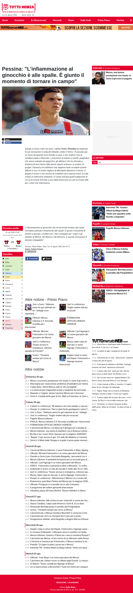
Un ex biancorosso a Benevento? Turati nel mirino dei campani (59, 567)
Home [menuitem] (5, 20)
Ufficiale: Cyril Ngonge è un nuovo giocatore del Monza (78, 334)
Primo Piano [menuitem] (104, 20)
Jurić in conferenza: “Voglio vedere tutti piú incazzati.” (77, 307)
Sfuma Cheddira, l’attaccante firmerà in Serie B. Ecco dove (57, 504)
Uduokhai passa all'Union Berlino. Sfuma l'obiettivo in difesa (58, 491)
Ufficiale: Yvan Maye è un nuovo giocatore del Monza (54, 557)
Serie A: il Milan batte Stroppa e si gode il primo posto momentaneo (61, 440)
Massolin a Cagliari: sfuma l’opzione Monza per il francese (57, 393)
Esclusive (97, 203)
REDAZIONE (61, 583)
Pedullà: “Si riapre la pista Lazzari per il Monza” (52, 544)
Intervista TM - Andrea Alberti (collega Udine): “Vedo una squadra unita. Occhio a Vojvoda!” (71, 548)
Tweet (48, 258)
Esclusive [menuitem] (19, 20)
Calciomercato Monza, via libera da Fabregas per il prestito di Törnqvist (63, 428)
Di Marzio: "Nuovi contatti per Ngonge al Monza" (52, 564)
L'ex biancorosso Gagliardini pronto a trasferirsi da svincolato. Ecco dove (63, 390)
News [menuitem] (71, 20)
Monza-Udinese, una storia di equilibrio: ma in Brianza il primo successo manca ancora (70, 431)
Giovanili (97, 265)
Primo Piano (36, 246)
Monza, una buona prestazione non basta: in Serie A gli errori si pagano (63, 381)
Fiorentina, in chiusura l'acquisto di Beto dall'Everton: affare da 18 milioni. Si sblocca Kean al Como (111, 407)
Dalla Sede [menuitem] (86, 20)
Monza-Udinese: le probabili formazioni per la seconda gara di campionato (64, 459)
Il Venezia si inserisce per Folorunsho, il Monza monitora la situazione (62, 541)
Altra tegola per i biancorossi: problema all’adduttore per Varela (59, 384)
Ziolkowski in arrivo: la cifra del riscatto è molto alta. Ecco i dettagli (60, 469)
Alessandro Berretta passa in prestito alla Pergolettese (55, 507)
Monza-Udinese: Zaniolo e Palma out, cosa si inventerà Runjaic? (60, 535)
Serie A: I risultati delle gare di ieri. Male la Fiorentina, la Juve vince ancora (64, 396)
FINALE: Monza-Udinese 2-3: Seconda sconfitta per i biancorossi (60, 422)
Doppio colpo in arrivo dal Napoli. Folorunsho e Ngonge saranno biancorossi (65, 529)
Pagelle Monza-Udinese (41, 418)
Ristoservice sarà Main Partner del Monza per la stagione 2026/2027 (61, 481)
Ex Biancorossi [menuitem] (38, 20)
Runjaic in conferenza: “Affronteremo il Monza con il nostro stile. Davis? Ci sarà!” (67, 478)
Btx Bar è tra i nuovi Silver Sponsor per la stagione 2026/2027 (58, 434)
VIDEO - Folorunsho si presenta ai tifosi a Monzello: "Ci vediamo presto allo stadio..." (69, 466)
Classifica (7, 254)
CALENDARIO (73, 583)
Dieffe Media (70, 587)
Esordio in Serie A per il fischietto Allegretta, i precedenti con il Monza (62, 456)
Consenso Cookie (61, 578)
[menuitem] (131, 20)
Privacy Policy (75, 578)
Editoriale (97, 68)
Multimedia (98, 286)
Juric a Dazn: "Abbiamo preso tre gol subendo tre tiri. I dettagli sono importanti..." (67, 412)
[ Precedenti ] (12, 249)
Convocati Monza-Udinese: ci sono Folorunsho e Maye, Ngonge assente (63, 450)
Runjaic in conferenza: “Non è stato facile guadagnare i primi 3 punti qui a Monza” (67, 409)
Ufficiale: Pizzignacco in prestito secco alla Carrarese (54, 484)
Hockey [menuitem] (120, 20)
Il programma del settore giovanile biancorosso (51, 487)
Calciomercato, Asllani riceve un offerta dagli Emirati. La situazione (60, 561)
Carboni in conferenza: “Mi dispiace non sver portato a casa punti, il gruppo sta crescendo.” (71, 406)
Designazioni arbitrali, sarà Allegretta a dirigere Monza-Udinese (59, 519)
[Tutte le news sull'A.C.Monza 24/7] (18, 8)
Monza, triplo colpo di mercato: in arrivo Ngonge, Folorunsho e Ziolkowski (64, 475)
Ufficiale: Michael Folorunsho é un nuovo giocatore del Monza (43, 334)
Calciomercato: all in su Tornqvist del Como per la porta (55, 516)
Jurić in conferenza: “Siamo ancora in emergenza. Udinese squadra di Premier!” (66, 472)
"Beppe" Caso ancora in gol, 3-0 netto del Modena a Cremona (58, 437)
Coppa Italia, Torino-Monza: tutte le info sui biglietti (53, 387)
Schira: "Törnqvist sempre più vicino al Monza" (41, 358)
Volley (96, 244)
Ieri (100, 162)
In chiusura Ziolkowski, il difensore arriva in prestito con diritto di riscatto (63, 532)
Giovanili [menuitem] (57, 20)
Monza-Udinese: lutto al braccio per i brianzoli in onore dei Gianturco (61, 500)
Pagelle (96, 224)
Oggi (95, 162)
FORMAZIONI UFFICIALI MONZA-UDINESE (76, 321)
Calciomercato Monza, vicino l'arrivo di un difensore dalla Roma (59, 538)
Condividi (33, 258)
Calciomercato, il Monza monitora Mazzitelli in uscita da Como (58, 513)
